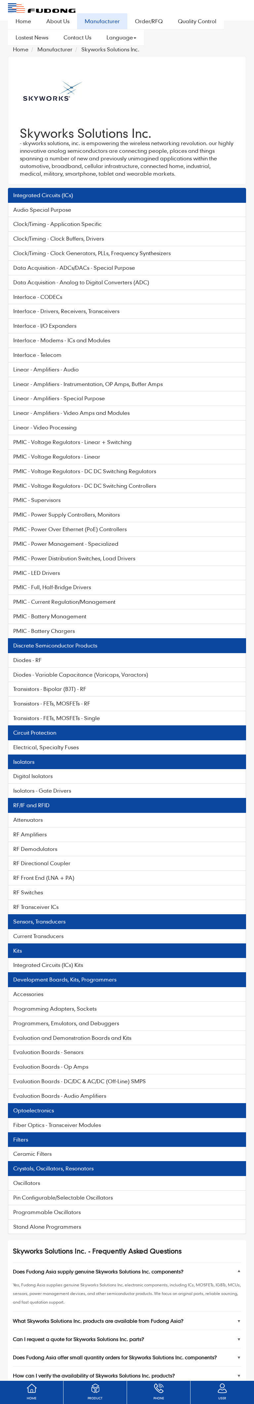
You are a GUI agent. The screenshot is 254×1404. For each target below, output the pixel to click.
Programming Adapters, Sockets (55, 1008)
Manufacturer (102, 21)
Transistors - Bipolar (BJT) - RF (49, 688)
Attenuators (28, 819)
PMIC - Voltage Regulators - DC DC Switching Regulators (84, 471)
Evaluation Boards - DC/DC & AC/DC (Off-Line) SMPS (79, 1081)
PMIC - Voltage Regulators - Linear (56, 456)
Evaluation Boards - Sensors (48, 1051)
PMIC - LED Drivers (36, 572)
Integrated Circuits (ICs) (43, 195)
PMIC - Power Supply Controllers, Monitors (66, 514)
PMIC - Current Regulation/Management (64, 601)
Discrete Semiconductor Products (55, 645)
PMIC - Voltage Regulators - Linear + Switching (72, 441)
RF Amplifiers (30, 834)
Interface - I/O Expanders (44, 325)
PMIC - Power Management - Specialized (65, 543)
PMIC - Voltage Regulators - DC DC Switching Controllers (84, 485)
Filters (20, 1139)
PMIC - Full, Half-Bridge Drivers (52, 587)
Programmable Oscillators (47, 1211)
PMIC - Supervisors (37, 499)
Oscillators (26, 1182)
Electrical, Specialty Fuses (46, 747)
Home (23, 21)
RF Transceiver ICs (36, 906)
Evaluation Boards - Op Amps (50, 1066)
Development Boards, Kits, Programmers (64, 979)
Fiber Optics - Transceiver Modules (57, 1124)
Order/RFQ (149, 21)
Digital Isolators (33, 775)
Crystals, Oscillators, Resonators (53, 1168)
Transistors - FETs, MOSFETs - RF (51, 703)
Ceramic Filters (32, 1153)
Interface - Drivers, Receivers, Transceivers (66, 311)
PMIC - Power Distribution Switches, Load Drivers (74, 558)
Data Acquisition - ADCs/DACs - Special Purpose (74, 267)
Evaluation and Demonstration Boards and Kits (72, 1037)
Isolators (23, 761)
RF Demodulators (35, 848)
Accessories (28, 993)
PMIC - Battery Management (49, 616)
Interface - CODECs (37, 296)
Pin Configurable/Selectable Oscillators (63, 1197)
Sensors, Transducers (39, 921)
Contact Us (77, 37)
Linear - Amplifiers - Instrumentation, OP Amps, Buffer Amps (88, 383)
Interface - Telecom (37, 354)
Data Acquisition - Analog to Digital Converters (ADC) (81, 282)
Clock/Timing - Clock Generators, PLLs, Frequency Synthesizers (92, 253)
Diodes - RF (27, 659)
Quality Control (197, 21)
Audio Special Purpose (42, 209)
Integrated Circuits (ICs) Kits (48, 964)
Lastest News (32, 37)
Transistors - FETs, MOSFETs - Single (56, 717)
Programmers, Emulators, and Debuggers (66, 1023)
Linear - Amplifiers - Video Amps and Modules (71, 412)
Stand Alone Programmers (47, 1226)
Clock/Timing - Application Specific (57, 223)
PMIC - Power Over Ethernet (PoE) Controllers (70, 529)
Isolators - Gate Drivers (42, 790)
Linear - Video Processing (45, 427)
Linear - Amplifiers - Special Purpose (59, 398)
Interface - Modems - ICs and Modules (61, 340)
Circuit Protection (34, 732)
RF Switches (28, 892)
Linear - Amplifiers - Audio (46, 369)
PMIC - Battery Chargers (44, 630)
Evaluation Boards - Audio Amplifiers (59, 1095)
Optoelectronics (33, 1110)
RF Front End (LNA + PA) (43, 877)
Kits (17, 950)
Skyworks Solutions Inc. (110, 49)
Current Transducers (38, 935)
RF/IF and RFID (31, 805)
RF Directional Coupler (41, 863)
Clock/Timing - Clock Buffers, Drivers (58, 238)
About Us (57, 21)
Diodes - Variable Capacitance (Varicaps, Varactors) (80, 674)
